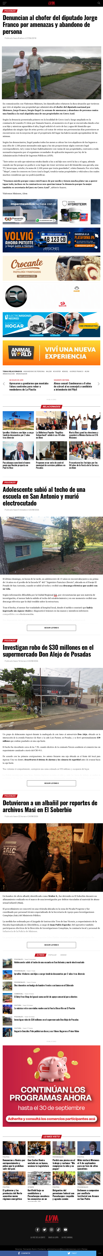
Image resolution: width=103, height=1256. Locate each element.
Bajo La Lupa (53, 1237)
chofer (57, 371)
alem (49, 371)
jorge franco (77, 371)
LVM (87, 371)
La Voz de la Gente (37, 1237)
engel (65, 371)
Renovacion (9, 374)
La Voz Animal (67, 1237)
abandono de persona (34, 371)
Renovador (22, 374)
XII (55, 594)
